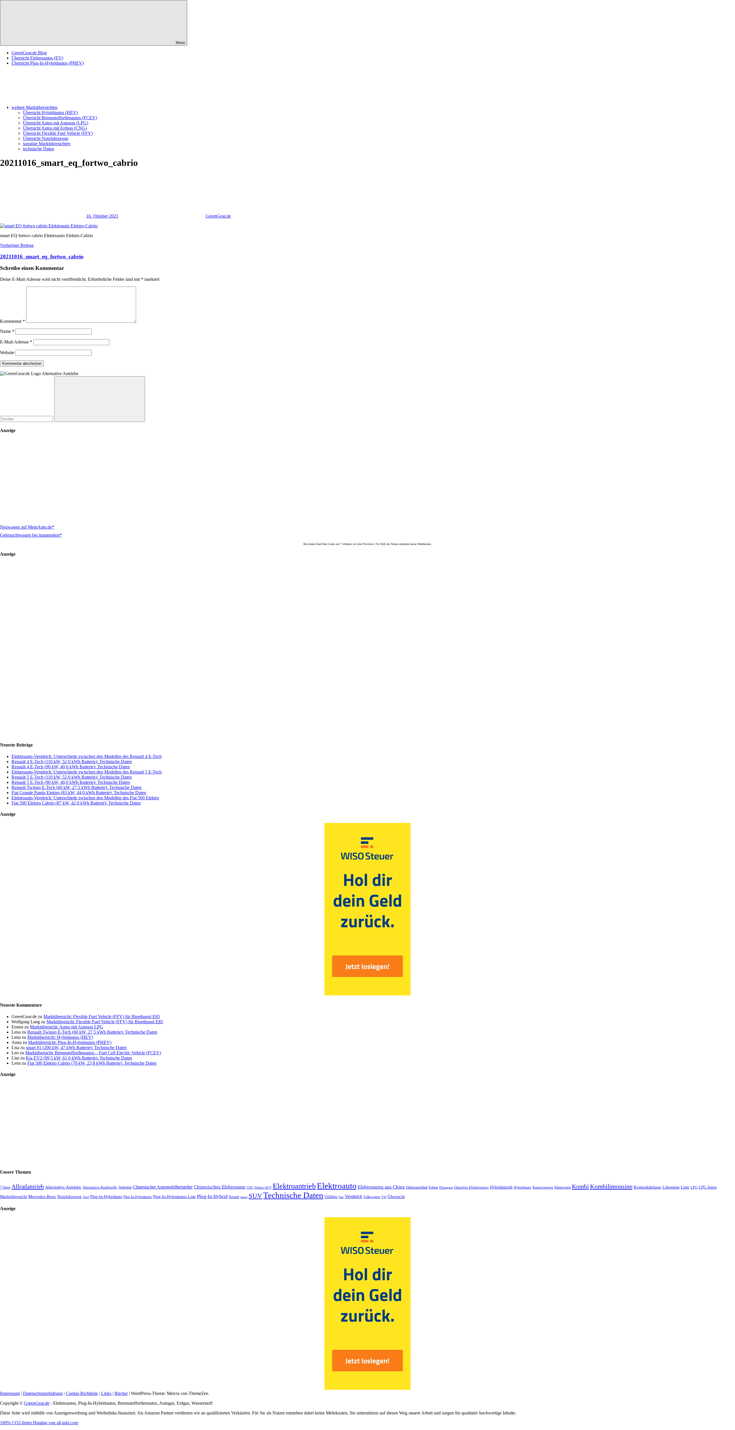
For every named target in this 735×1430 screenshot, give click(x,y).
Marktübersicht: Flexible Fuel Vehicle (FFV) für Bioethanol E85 (101, 1016)
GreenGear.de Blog (29, 52)
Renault (234, 1197)
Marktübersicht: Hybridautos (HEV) (60, 1037)
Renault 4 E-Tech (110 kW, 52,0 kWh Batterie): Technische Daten (71, 761)
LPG (693, 1187)
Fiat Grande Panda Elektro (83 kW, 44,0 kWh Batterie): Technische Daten (78, 792)
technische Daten (38, 148)
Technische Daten (293, 1195)
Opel (86, 1197)
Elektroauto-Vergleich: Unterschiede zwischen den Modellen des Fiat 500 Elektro (85, 797)
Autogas (124, 1187)
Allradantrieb (27, 1186)
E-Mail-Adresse (16, 341)
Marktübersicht (13, 1196)
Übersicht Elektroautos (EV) (37, 57)
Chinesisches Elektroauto (219, 1187)
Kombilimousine (611, 1186)
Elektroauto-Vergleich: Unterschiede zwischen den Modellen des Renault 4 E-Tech (86, 756)
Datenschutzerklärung (43, 1393)
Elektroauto (337, 1185)
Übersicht (396, 1196)
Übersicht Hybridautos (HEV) (50, 112)
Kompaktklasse (647, 1187)
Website (7, 352)
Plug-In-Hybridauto (106, 1197)
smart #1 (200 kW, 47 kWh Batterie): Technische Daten (76, 1047)
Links (106, 1393)
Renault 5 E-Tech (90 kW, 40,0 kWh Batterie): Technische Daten (70, 782)
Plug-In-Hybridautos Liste (174, 1197)
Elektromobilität (417, 1187)
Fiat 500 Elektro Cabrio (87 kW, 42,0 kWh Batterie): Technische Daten (76, 803)
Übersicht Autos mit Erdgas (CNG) (55, 128)
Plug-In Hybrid (212, 1196)
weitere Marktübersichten (34, 107)
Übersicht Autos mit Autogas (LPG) (55, 122)
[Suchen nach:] (27, 418)
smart (243, 1197)
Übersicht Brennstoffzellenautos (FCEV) (60, 117)
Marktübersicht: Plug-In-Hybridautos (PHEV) (69, 1042)
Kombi (580, 1186)
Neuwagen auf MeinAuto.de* (27, 527)
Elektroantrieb (294, 1186)
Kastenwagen (543, 1187)
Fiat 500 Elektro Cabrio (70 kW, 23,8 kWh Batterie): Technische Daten (91, 1063)
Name (7, 331)
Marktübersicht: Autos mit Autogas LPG (66, 1026)
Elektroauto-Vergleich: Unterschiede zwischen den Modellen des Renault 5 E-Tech (86, 771)
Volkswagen (371, 1197)
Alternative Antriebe (63, 1187)
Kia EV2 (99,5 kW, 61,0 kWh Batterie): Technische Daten (79, 1057)
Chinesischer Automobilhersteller (163, 1187)
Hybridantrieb (501, 1187)
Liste (685, 1187)
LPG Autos (708, 1187)
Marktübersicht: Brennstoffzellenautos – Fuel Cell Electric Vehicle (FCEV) (93, 1052)
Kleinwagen (562, 1187)
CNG (250, 1187)
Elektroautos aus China (381, 1187)
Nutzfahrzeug (69, 1196)
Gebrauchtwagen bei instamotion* (31, 535)
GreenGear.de (218, 216)
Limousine (671, 1187)
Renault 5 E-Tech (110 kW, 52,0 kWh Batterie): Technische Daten (71, 777)
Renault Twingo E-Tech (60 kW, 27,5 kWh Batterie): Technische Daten (76, 787)
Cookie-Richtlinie (82, 1393)
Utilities (330, 1196)
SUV (255, 1195)
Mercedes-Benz (42, 1196)
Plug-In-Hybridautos (137, 1197)
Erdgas (433, 1187)
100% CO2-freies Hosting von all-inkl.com (39, 1422)
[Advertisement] (172, 479)
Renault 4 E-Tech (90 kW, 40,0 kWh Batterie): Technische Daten (70, 766)
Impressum (10, 1393)
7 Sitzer (5, 1187)
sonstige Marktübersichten (46, 143)
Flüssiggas (446, 1187)
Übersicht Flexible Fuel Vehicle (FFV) (58, 133)
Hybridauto (522, 1187)
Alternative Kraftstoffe (99, 1187)
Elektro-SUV (263, 1187)
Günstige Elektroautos (471, 1187)
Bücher (121, 1393)
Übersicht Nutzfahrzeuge (45, 138)
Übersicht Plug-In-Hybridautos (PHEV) (47, 63)
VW (383, 1197)
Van (341, 1197)
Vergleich (353, 1196)
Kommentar (12, 321)
